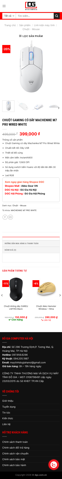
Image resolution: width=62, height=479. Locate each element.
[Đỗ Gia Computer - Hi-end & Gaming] (31, 6)
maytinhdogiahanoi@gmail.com (28, 362)
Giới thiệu (7, 400)
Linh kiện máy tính (44, 25)
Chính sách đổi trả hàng (15, 447)
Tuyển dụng (8, 406)
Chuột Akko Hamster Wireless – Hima (46, 307)
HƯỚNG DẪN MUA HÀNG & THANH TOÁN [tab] (21, 243)
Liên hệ (6, 424)
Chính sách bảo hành (14, 465)
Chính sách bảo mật (13, 459)
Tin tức (6, 412)
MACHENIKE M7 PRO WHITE (24, 210)
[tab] (31, 238)
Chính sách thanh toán (15, 441)
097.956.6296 (20, 354)
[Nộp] (57, 16)
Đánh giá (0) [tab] (10, 250)
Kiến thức (7, 418)
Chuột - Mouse (31, 29)
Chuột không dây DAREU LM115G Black (16, 307)
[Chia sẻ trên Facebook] (5, 217)
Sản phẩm (25, 25)
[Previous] (7, 69)
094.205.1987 (21, 358)
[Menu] (4, 6)
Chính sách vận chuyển (15, 453)
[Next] (54, 69)
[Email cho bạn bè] (10, 217)
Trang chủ (10, 25)
